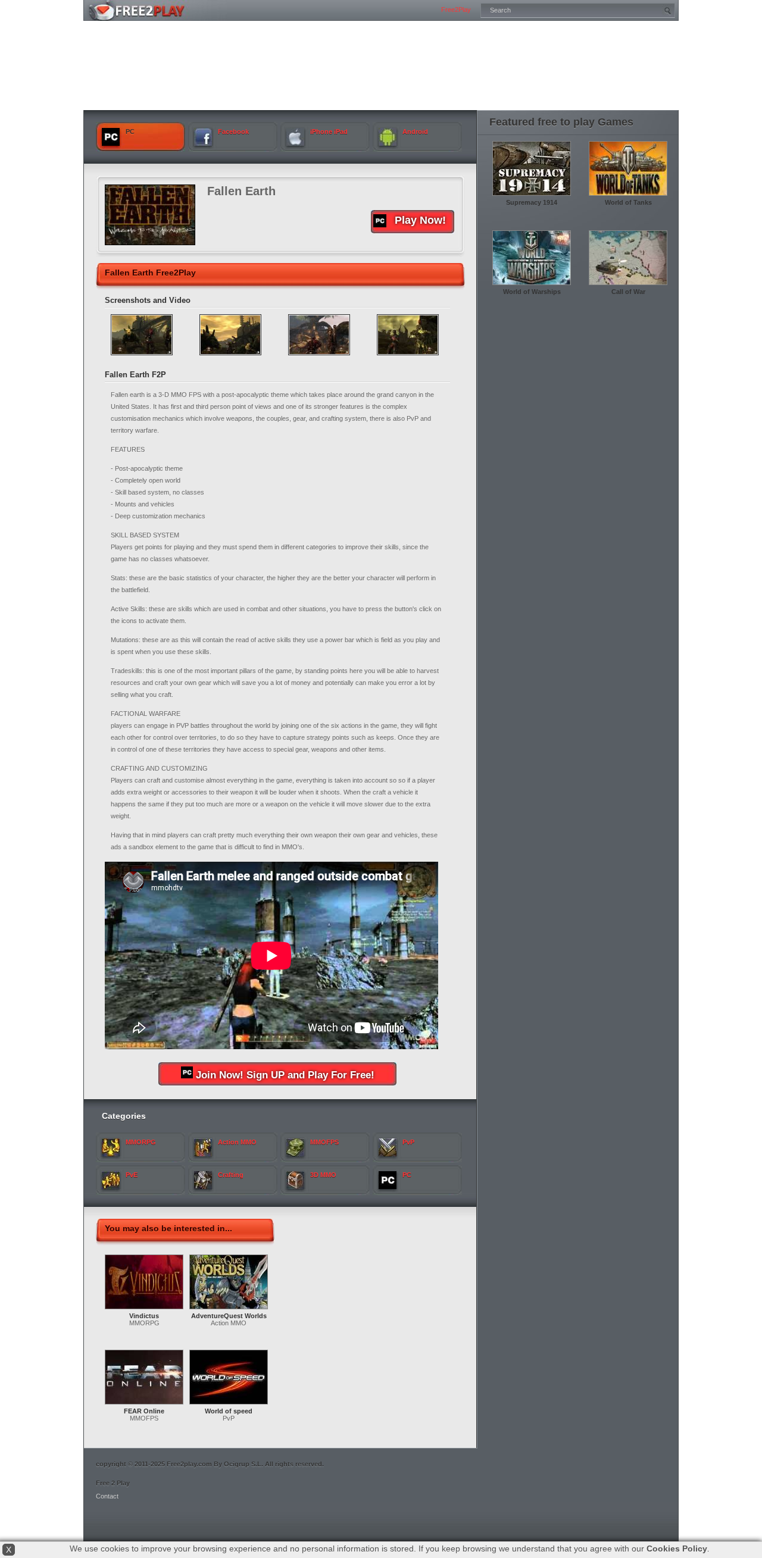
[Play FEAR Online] (144, 1405)
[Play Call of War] (628, 285)
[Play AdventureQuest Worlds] (228, 1309)
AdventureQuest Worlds (229, 1315)
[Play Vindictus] (144, 1309)
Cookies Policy (677, 1548)
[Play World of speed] (228, 1405)
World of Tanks (628, 202)
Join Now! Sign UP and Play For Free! (285, 1075)
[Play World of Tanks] (628, 196)
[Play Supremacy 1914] (531, 196)
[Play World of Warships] (531, 285)
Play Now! (420, 220)
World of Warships (532, 291)
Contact (107, 1496)
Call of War (628, 291)
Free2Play (456, 9)
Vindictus (144, 1315)
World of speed (228, 1411)
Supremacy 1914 (531, 202)
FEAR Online (144, 1411)
